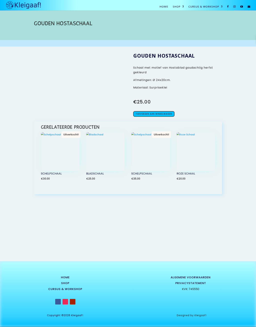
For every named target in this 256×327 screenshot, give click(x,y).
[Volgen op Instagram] (65, 301)
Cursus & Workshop (203, 6)
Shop (176, 6)
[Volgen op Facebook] (58, 301)
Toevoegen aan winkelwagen (154, 113)
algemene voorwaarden (191, 277)
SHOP (65, 283)
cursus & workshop (65, 289)
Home (164, 6)
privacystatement (190, 283)
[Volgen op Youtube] (72, 301)
